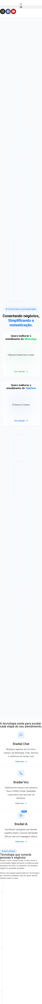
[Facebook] (8, 11)
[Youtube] (13, 11)
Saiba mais (19, 762)
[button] (21, 7)
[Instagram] (2, 11)
